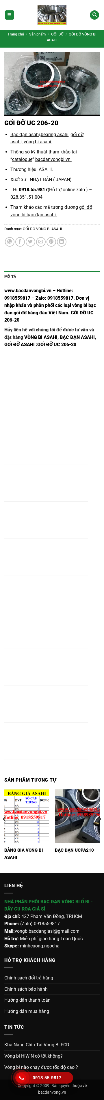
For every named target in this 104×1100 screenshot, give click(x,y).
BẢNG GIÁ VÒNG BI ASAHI (23, 854)
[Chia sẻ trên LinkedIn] (61, 242)
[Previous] (4, 830)
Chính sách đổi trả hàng (28, 978)
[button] (9, 15)
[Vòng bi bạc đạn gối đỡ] (52, 15)
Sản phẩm (37, 34)
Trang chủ (16, 34)
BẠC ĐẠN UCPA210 (74, 850)
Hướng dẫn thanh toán (27, 1000)
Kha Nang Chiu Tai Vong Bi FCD (36, 1045)
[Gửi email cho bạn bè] (41, 242)
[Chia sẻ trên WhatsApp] (9, 242)
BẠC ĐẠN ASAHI (77, 337)
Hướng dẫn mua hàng (26, 1011)
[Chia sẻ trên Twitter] (30, 242)
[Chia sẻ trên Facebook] (20, 242)
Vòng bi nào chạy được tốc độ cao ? (41, 1067)
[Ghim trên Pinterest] (51, 242)
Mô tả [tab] (10, 276)
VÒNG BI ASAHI (40, 337)
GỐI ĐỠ (57, 34)
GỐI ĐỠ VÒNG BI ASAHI (42, 229)
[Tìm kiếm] (94, 15)
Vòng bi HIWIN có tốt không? (33, 1056)
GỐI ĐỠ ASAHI (19, 344)
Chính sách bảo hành (26, 989)
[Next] (99, 830)
